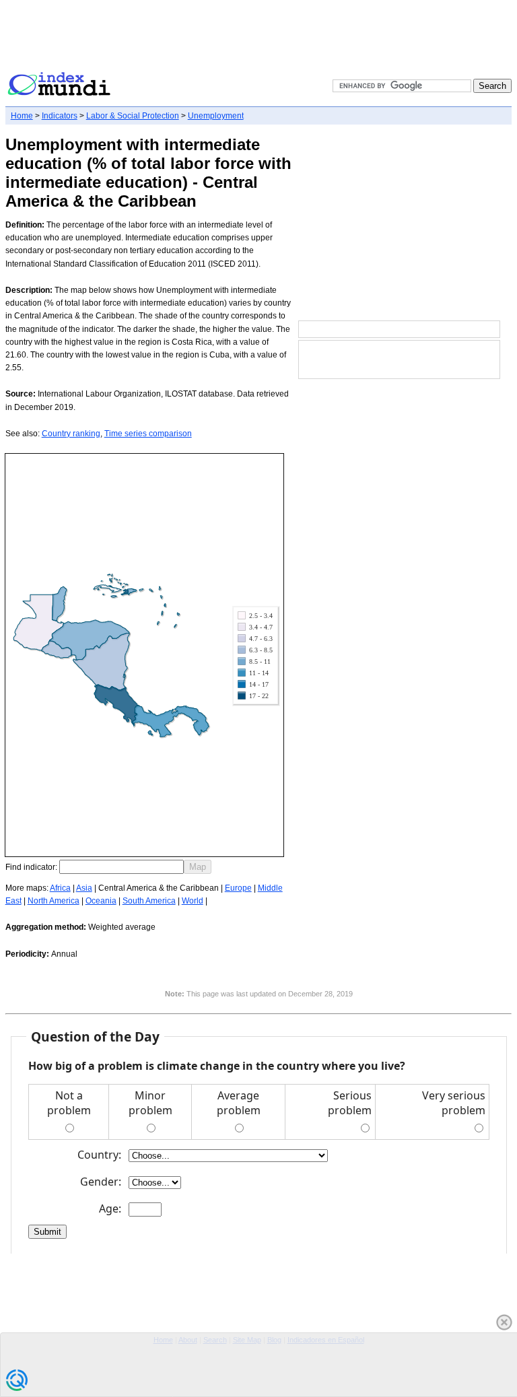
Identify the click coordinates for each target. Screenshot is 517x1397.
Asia (84, 888)
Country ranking (71, 433)
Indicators (59, 116)
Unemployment (216, 116)
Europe (238, 888)
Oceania (100, 901)
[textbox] (121, 867)
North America (53, 901)
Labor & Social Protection (132, 116)
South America (149, 901)
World (192, 901)
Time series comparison (148, 433)
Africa (60, 888)
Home (22, 116)
